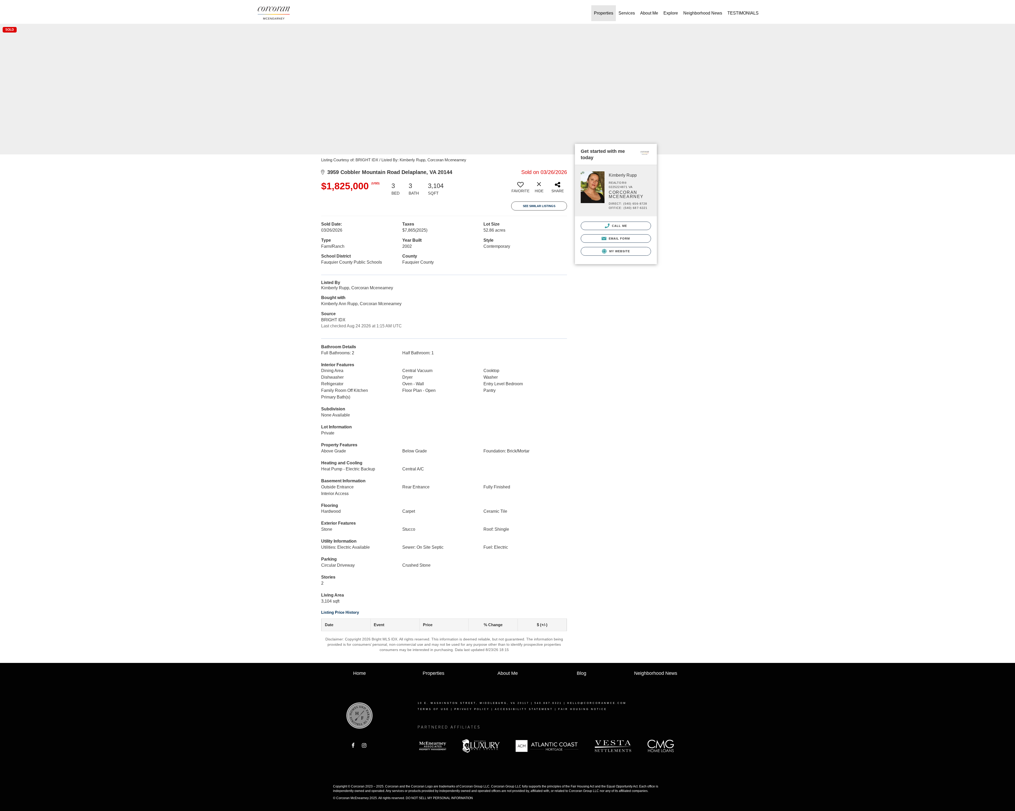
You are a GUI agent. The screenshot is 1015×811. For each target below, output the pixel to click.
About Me (649, 13)
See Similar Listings (539, 206)
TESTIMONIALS (743, 13)
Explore (670, 13)
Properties (603, 13)
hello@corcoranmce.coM (596, 703)
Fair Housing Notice (582, 709)
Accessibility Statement (524, 709)
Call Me (619, 225)
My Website (619, 251)
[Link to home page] (276, 13)
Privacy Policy (472, 709)
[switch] (520, 189)
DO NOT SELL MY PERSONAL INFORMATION (439, 798)
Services (627, 13)
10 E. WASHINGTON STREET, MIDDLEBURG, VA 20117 (473, 703)
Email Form (618, 238)
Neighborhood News (702, 13)
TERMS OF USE (433, 709)
